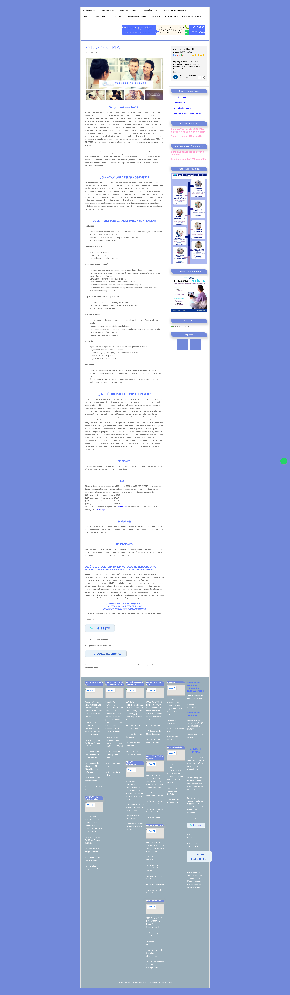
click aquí (197, 789)
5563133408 (180, 97)
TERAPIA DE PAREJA (100, 30)
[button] (203, 77)
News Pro (136, 982)
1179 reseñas (187, 52)
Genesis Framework (150, 982)
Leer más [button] (176, 72)
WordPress (162, 982)
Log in (170, 982)
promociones (195, 780)
